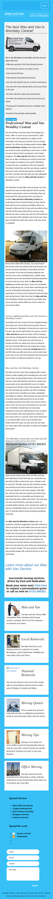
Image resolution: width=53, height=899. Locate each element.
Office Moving (31, 767)
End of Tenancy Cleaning (23, 812)
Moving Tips (30, 735)
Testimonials (22, 836)
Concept (30, 893)
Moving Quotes (32, 703)
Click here (40, 585)
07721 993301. (38, 591)
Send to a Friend (23, 833)
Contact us (42, 896)
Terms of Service (32, 896)
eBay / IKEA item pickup (23, 806)
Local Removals (32, 639)
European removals (21, 814)
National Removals (28, 673)
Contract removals (20, 817)
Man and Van (30, 607)
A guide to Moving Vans (22, 809)
